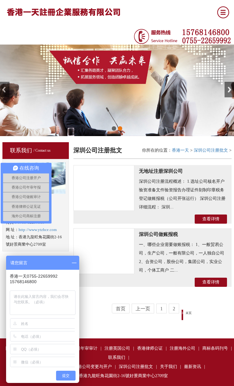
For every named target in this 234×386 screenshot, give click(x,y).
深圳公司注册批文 (211, 150)
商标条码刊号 (215, 348)
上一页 (143, 308)
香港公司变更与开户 (92, 366)
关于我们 (168, 366)
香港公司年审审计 (80, 348)
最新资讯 (192, 366)
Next (229, 89)
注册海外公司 (182, 348)
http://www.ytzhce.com (38, 229)
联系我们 (116, 357)
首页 (121, 308)
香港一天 (180, 150)
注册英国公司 (117, 348)
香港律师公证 (150, 348)
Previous (4, 89)
